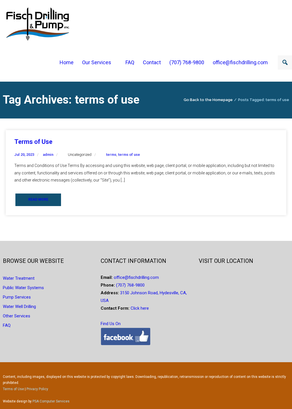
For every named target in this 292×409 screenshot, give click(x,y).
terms (111, 154)
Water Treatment (19, 278)
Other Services (16, 316)
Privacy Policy (37, 389)
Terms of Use (33, 141)
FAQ (7, 325)
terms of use (129, 154)
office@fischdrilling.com (136, 277)
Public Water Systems (23, 287)
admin (48, 154)
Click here (139, 308)
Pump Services (17, 297)
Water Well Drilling (19, 306)
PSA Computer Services (51, 401)
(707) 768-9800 (130, 285)
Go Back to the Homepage (208, 100)
